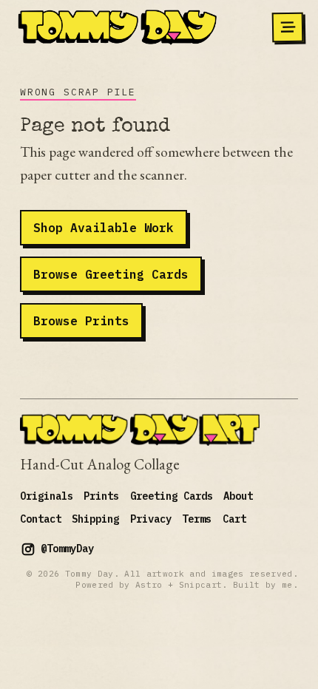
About (238, 496)
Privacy (151, 519)
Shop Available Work (103, 227)
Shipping (95, 519)
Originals (46, 496)
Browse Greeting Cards (111, 274)
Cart (234, 519)
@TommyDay (67, 548)
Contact (40, 519)
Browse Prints (81, 320)
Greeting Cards (171, 496)
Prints (101, 496)
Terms (197, 519)
